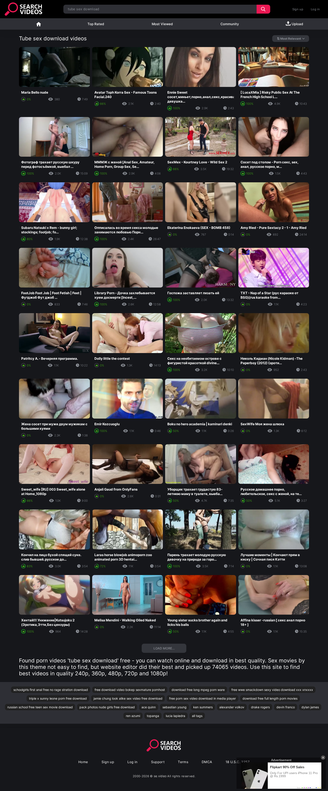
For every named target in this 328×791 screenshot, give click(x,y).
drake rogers (260, 707)
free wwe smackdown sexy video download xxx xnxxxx (272, 690)
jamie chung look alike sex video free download (127, 698)
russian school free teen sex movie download (40, 707)
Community (229, 24)
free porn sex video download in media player (202, 698)
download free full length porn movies (270, 698)
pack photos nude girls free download (107, 707)
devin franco (285, 707)
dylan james (310, 707)
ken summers (203, 707)
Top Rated (95, 24)
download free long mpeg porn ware (198, 690)
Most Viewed (162, 24)
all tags (197, 716)
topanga (153, 716)
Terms (183, 762)
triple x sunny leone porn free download (58, 698)
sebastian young (174, 707)
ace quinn (148, 707)
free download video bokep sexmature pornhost (130, 690)
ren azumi (133, 716)
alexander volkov (231, 707)
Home (38, 24)
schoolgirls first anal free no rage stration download (50, 690)
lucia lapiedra (175, 716)
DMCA (207, 762)
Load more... (164, 648)
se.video (160, 776)
